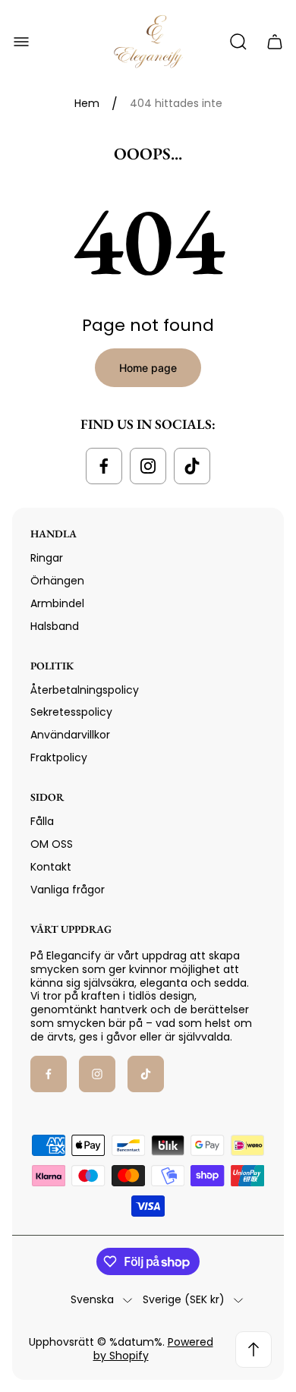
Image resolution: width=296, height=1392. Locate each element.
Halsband (54, 626)
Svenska (92, 1300)
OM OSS (51, 844)
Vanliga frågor (67, 889)
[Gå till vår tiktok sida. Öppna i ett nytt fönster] (192, 466)
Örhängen (57, 580)
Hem (86, 104)
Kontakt (50, 866)
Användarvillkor (70, 734)
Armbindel (57, 603)
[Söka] (238, 41)
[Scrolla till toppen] (253, 1349)
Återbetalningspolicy (84, 690)
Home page (148, 367)
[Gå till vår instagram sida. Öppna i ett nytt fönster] (148, 466)
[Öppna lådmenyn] (21, 41)
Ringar (46, 557)
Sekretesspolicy (71, 712)
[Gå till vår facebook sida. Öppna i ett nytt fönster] (104, 466)
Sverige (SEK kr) (184, 1300)
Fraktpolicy (58, 757)
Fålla (42, 821)
